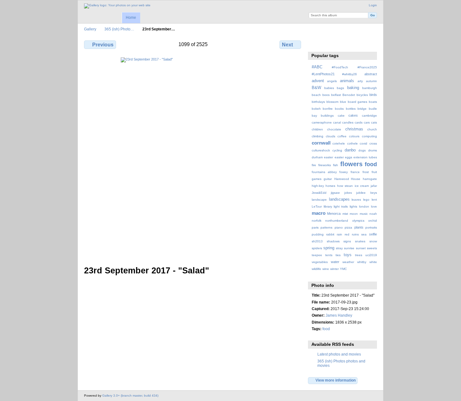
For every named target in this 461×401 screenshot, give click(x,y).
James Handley (339, 315)
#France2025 (367, 67)
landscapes (339, 199)
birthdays (318, 101)
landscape (319, 199)
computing (369, 136)
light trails (341, 206)
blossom (332, 101)
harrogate (370, 179)
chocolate (334, 129)
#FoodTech (340, 67)
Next (287, 44)
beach (316, 95)
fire (314, 165)
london (364, 206)
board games (357, 101)
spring (328, 248)
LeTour (317, 206)
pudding (318, 234)
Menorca (334, 213)
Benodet (348, 95)
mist (345, 213)
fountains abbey (324, 172)
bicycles (362, 95)
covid (363, 143)
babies (329, 88)
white (373, 262)
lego (366, 199)
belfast (336, 95)
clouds (330, 136)
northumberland (336, 220)
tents (328, 255)
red (347, 234)
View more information (335, 380)
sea (364, 234)
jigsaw (335, 192)
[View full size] (193, 157)
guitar (328, 179)
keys (373, 192)
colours (354, 136)
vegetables (320, 262)
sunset (361, 248)
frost (366, 172)
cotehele (338, 143)
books (339, 108)
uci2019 (371, 255)
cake (341, 115)
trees (358, 255)
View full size (315, 44)
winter (334, 269)
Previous (103, 44)
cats (374, 122)
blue (343, 101)
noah (373, 213)
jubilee (361, 192)
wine (325, 269)
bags (340, 88)
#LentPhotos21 (323, 74)
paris (315, 227)
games (316, 179)
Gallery (90, 29)
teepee (317, 255)
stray (339, 248)
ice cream (362, 185)
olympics (358, 220)
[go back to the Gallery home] (117, 5)
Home (131, 17)
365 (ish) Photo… (119, 29)
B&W (316, 88)
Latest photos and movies (339, 354)
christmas (354, 129)
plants (358, 227)
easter (328, 157)
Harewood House (347, 179)
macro (319, 213)
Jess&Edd (319, 192)
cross (373, 143)
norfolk (316, 220)
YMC (343, 269)
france (355, 172)
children (317, 129)
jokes (348, 192)
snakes (360, 241)
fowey (343, 172)
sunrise (349, 248)
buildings (327, 115)
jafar (374, 185)
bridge (362, 108)
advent (318, 81)
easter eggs (343, 157)
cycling (337, 150)
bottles (351, 108)
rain (339, 234)
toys (348, 255)
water (335, 262)
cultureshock (321, 150)
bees (326, 95)
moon (354, 213)
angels (332, 81)
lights (353, 206)
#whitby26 (349, 74)
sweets (372, 248)
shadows (333, 241)
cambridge (369, 115)
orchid (372, 220)
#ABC (317, 67)
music (364, 213)
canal (337, 122)
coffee (342, 136)
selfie (373, 234)
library (328, 206)
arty (360, 81)
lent (374, 199)
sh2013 (317, 241)
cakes (353, 115)
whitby (361, 262)
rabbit (330, 234)
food (371, 164)
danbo (350, 150)
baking (353, 88)
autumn (371, 81)
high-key (318, 185)
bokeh (316, 108)
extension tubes (365, 157)
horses (330, 185)
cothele (352, 143)
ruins (355, 234)
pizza (348, 227)
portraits (371, 227)
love (374, 206)
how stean (345, 185)
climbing (317, 136)
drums (372, 150)
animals (347, 81)
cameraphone (322, 122)
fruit (374, 172)
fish (335, 165)
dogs (362, 150)
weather (348, 262)
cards (359, 122)
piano (339, 227)
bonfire (328, 108)
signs (347, 241)
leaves (356, 199)
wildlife (316, 269)
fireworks (324, 165)
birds (373, 95)
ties (338, 255)
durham (317, 157)
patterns (326, 227)
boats (373, 101)
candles (347, 122)
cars (367, 122)
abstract (370, 74)
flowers (351, 164)
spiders (317, 248)
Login (373, 5)
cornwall (321, 142)
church (372, 129)
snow (373, 241)
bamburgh (369, 88)
